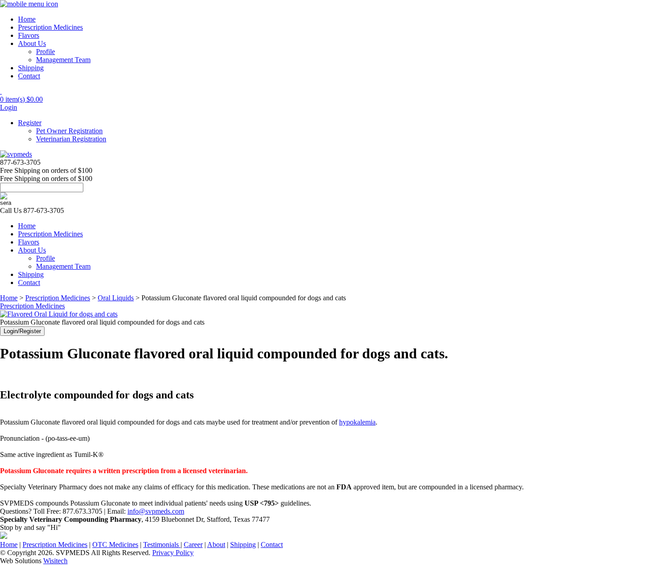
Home (27, 19)
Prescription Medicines (50, 27)
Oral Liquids (116, 298)
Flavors (28, 35)
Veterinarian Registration (71, 139)
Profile (45, 51)
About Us (32, 43)
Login (8, 107)
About (216, 544)
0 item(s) (21, 99)
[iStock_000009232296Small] (59, 314)
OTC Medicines (115, 544)
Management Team (63, 59)
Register (29, 123)
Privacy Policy (173, 552)
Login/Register (22, 331)
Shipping (31, 68)
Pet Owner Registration (69, 131)
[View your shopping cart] (1, 91)
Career (193, 544)
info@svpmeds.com (155, 511)
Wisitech (55, 561)
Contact (29, 76)
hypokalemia (357, 422)
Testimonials (162, 544)
